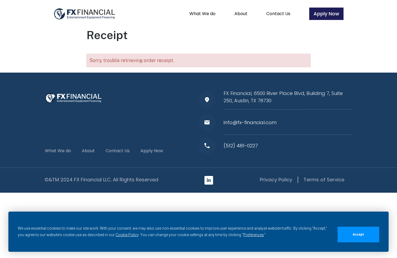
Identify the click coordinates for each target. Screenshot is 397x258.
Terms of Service (324, 179)
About (240, 14)
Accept (358, 234)
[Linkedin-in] (208, 180)
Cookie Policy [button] (127, 235)
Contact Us (278, 14)
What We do (202, 14)
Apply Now (326, 13)
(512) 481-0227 (241, 145)
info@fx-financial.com (250, 122)
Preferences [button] (253, 235)
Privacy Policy (276, 179)
